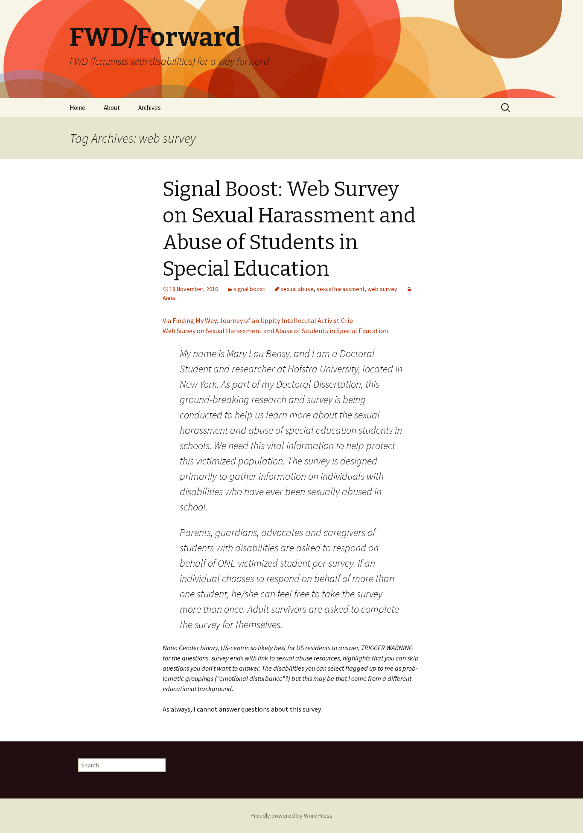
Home (77, 108)
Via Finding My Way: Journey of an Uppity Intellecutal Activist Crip (258, 320)
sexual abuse (297, 289)
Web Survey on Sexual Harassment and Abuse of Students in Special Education (275, 330)
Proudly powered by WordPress (291, 815)
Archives (149, 108)
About (112, 108)
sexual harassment (340, 289)
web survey (382, 289)
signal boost (249, 289)
